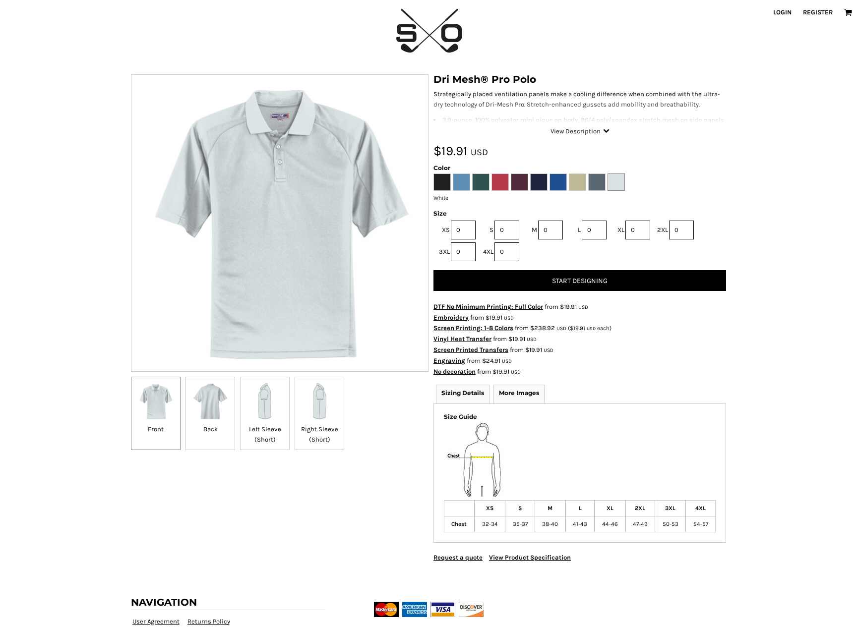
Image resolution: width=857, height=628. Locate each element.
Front (156, 429)
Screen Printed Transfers (470, 349)
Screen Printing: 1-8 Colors (473, 328)
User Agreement (156, 621)
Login (782, 12)
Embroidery (451, 317)
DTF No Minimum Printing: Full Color (488, 306)
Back (210, 429)
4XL (488, 251)
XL (620, 229)
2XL (662, 229)
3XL (444, 251)
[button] (848, 12)
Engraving (449, 360)
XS (446, 229)
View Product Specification (530, 557)
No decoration (454, 371)
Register (818, 12)
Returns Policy (208, 621)
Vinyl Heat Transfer (462, 339)
